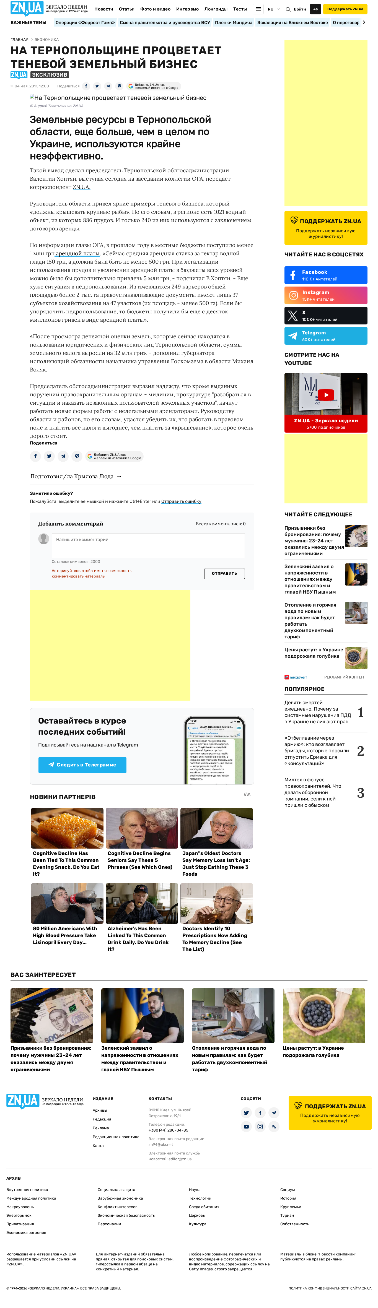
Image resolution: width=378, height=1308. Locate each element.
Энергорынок (19, 1215)
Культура (197, 1224)
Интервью (187, 9)
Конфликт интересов (118, 1207)
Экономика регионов (26, 1232)
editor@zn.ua (180, 1159)
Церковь (197, 1215)
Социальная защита (116, 1189)
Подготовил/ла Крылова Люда (71, 476)
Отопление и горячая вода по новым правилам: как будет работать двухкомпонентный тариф (310, 621)
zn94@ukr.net (161, 1144)
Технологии (200, 1198)
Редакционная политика (116, 1137)
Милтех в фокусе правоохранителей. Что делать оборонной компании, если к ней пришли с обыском (312, 792)
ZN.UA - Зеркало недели (326, 421)
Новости (103, 9)
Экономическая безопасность (126, 1215)
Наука (195, 1189)
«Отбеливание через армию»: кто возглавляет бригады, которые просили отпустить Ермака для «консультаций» (316, 750)
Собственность (294, 1224)
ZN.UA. (81, 186)
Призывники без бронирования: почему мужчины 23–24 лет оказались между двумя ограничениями (314, 541)
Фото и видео (155, 9)
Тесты (240, 9)
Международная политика (31, 1198)
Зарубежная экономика (120, 1198)
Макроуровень (20, 1207)
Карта (98, 1145)
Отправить (224, 573)
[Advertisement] (110, 645)
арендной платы (77, 253)
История (288, 1198)
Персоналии (109, 1224)
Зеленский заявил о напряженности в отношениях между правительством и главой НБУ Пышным (310, 579)
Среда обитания (204, 1207)
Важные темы (29, 22)
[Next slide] (363, 22)
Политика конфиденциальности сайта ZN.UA (330, 1288)
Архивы (100, 1110)
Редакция (102, 1119)
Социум (287, 1189)
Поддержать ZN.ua (345, 9)
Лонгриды (215, 9)
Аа (315, 9)
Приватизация (20, 1224)
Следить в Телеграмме (86, 765)
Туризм (287, 1215)
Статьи (126, 9)
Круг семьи (290, 1207)
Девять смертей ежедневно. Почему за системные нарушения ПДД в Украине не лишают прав (317, 712)
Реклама (101, 1128)
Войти (300, 9)
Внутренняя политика (27, 1189)
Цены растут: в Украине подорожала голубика (313, 653)
